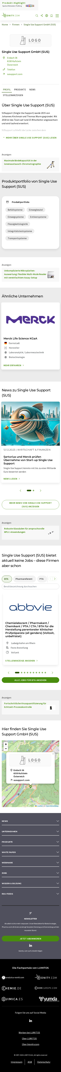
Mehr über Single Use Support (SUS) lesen (31, 137)
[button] (30, 787)
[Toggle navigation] (57, 16)
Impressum (16, 1061)
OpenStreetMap (52, 806)
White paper (9, 852)
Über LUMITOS (29, 1038)
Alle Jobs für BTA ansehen (30, 680)
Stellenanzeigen (13, 95)
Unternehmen (9, 831)
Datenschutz (43, 1061)
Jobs (4, 873)
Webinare (7, 863)
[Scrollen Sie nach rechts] (55, 579)
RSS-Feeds (7, 894)
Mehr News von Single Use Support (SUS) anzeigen (30, 504)
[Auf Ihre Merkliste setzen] (51, 16)
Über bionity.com (30, 1044)
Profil (7, 89)
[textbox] (30, 586)
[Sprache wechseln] (47, 16)
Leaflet (40, 806)
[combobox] (30, 586)
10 (45, 672)
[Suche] (37, 16)
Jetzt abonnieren (30, 938)
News (32, 89)
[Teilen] (42, 16)
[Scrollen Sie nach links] (50, 579)
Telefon (11, 69)
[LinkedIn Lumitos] (30, 1020)
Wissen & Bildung (11, 883)
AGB (30, 1061)
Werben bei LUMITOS (29, 1032)
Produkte (20, 89)
